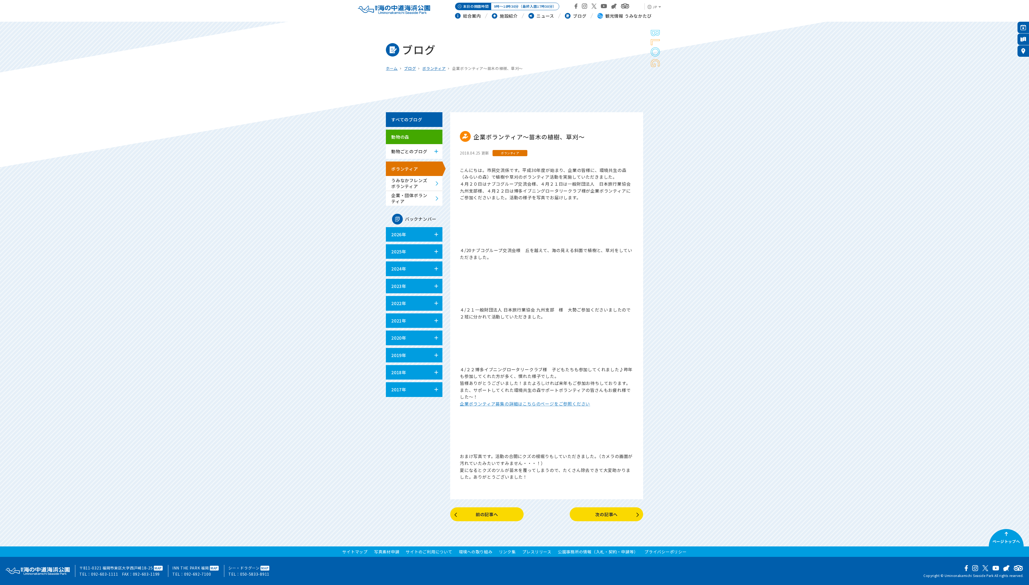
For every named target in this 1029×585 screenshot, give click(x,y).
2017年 (398, 389)
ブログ (410, 68)
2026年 (398, 234)
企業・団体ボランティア (409, 198)
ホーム (392, 68)
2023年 (398, 286)
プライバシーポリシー (665, 552)
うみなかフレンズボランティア (409, 183)
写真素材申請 (387, 552)
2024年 (398, 268)
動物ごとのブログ (409, 151)
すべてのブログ (406, 119)
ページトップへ (1006, 541)
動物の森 (400, 137)
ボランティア (434, 68)
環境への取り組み (476, 552)
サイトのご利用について (429, 552)
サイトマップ (355, 552)
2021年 (398, 320)
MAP (158, 568)
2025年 (398, 251)
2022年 (398, 303)
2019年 (398, 355)
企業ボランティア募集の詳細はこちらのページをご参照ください (525, 403)
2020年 (398, 338)
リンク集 (507, 552)
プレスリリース (536, 552)
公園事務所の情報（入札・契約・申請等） (598, 552)
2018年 (398, 372)
